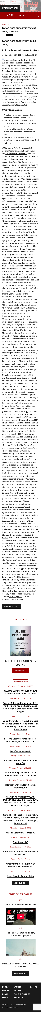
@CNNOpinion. (15, 596)
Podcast (6, 990)
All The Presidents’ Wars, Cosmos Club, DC (20, 761)
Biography (18, 998)
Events (5, 998)
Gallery (17, 990)
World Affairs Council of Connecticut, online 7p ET (20, 853)
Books (5, 994)
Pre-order (19, 670)
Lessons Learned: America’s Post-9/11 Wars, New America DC (20, 740)
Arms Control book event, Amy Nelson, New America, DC (20, 865)
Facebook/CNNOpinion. (15, 599)
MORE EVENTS (20, 883)
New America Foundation (16, 153)
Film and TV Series (22, 994)
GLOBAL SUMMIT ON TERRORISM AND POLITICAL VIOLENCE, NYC (20, 692)
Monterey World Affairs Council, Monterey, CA (20, 786)
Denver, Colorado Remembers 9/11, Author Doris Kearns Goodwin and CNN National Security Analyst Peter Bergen (20, 707)
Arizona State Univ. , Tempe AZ (20, 832)
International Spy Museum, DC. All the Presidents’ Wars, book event (20, 774)
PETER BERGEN (10, 8)
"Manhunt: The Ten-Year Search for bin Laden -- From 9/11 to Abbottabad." (19, 159)
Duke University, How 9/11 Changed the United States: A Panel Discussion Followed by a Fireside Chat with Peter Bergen (20, 725)
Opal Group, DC (20, 842)
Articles (17, 987)
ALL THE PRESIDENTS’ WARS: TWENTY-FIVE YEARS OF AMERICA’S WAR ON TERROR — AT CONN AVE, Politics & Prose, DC (20, 801)
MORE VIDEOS (19, 973)
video (28, 179)
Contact (5, 987)
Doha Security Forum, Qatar (20, 876)
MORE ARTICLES (10, 606)
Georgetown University (20, 751)
